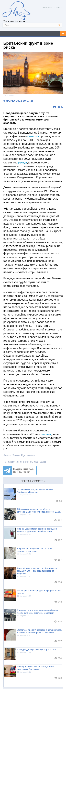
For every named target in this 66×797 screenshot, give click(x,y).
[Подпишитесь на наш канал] (20, 473)
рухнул (22, 162)
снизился (33, 136)
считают (46, 434)
